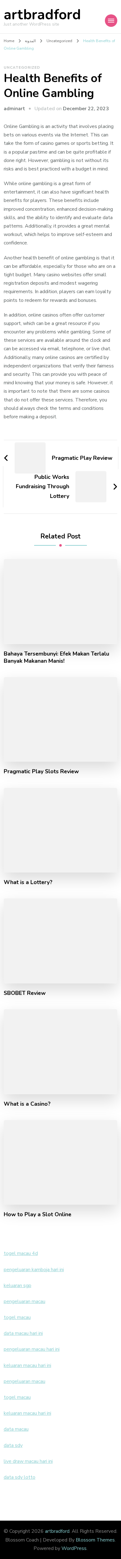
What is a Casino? (27, 1104)
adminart (14, 108)
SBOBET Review (25, 993)
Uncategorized (22, 67)
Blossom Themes (95, 1540)
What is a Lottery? (28, 882)
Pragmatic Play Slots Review (41, 771)
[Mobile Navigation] (111, 20)
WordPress (74, 1548)
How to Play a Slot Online (37, 1214)
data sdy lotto (19, 1477)
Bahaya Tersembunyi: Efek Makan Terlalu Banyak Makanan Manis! (56, 657)
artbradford (42, 14)
